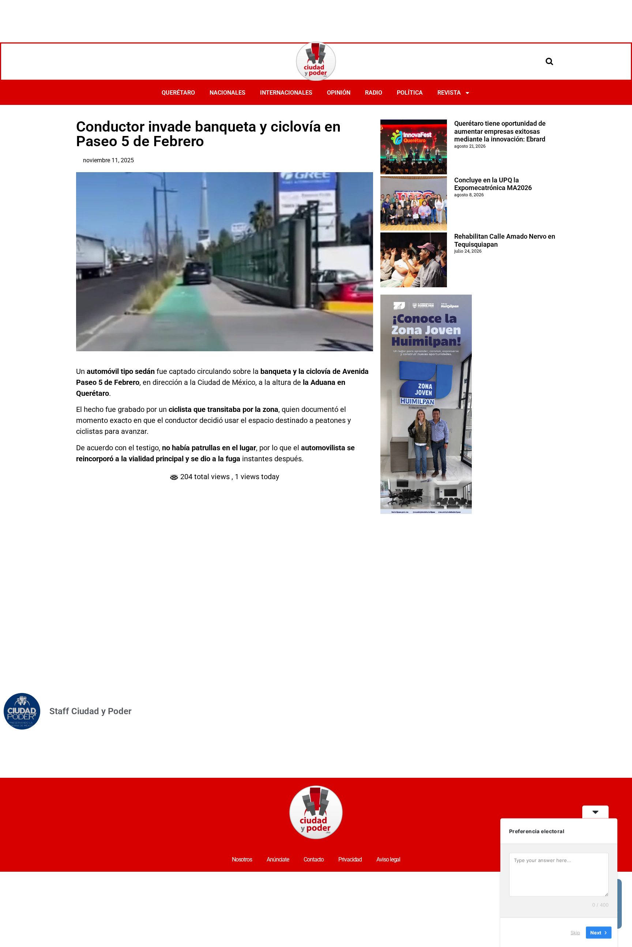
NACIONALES (227, 92)
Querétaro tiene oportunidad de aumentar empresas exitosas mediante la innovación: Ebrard (500, 131)
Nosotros (242, 859)
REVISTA (449, 92)
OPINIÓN (338, 92)
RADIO (373, 92)
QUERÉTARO (178, 92)
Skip (575, 932)
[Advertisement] (316, 20)
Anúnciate (278, 859)
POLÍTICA (410, 92)
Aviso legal (388, 859)
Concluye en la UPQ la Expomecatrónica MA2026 (493, 184)
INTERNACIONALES (286, 92)
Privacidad (350, 859)
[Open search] (549, 61)
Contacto (314, 859)
